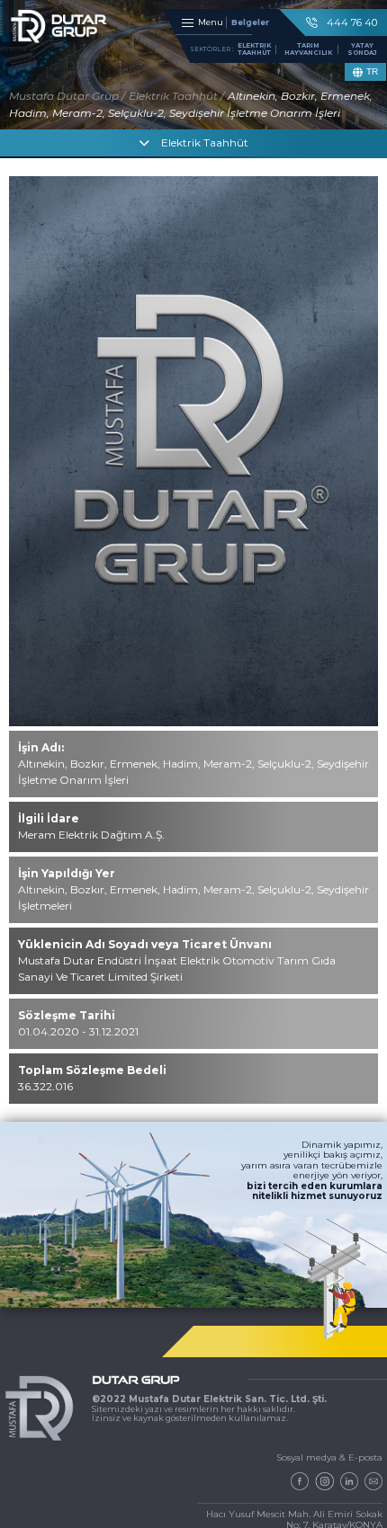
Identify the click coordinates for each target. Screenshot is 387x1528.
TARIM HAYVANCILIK (308, 49)
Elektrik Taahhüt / (176, 95)
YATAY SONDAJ (362, 49)
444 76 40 (352, 22)
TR (372, 71)
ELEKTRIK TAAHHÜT (254, 49)
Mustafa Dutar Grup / (67, 95)
